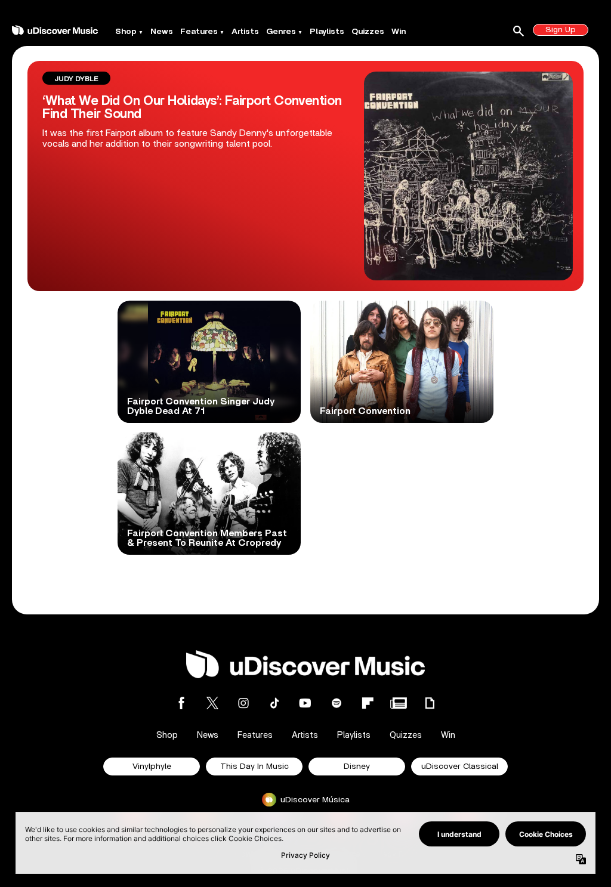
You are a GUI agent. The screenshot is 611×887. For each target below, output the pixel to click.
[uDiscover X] (212, 703)
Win (398, 31)
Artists (245, 31)
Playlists (327, 31)
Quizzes (367, 31)
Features (199, 31)
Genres (281, 31)
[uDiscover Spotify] (336, 703)
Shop (126, 31)
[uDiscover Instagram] (243, 703)
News (161, 31)
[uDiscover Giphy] (429, 703)
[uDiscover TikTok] (274, 703)
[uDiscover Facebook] (181, 703)
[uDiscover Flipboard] (367, 703)
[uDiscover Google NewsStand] (398, 703)
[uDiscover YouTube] (305, 703)
